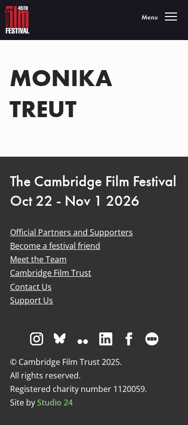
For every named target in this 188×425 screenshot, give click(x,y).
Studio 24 (55, 402)
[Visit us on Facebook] (128, 338)
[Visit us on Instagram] (36, 338)
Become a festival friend (55, 245)
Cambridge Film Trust (50, 272)
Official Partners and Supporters (71, 232)
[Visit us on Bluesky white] (59, 338)
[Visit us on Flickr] (82, 338)
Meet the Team (38, 259)
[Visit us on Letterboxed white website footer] (151, 338)
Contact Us (31, 286)
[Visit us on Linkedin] (105, 338)
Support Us (31, 300)
